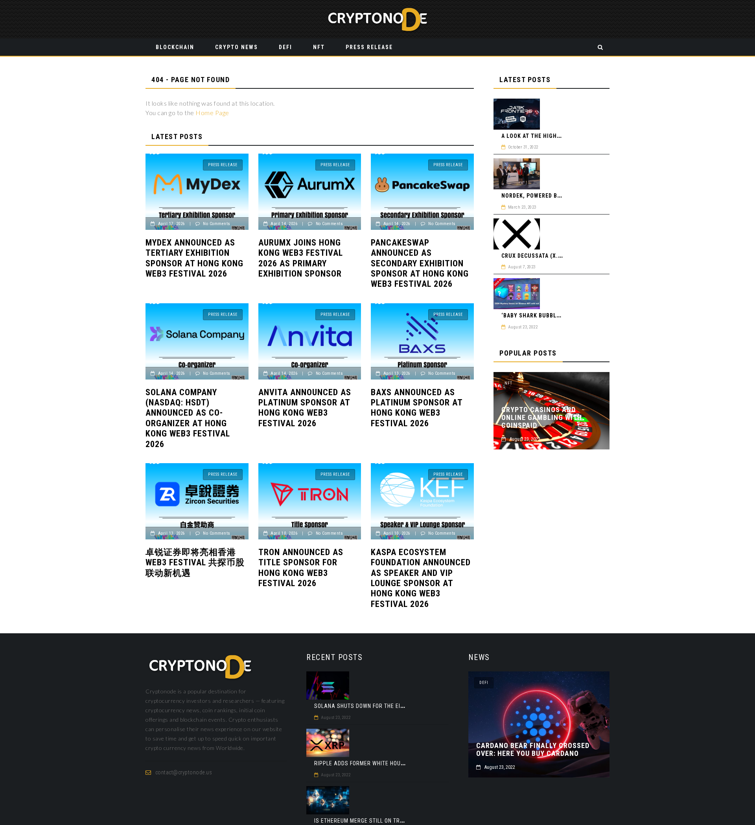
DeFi (285, 47)
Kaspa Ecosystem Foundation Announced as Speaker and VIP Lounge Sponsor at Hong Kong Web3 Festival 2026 (421, 578)
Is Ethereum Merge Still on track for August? (380, 821)
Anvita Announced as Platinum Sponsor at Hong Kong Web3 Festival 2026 (304, 407)
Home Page (212, 112)
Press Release (369, 47)
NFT (319, 47)
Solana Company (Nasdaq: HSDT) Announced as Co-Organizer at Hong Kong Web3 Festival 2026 (187, 418)
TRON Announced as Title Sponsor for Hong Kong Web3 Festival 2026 (300, 567)
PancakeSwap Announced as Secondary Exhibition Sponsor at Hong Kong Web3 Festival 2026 (420, 263)
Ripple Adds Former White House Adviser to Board (386, 763)
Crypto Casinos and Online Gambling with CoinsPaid (541, 417)
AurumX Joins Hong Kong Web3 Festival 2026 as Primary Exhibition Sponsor (300, 258)
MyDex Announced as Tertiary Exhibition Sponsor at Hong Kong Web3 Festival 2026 (194, 258)
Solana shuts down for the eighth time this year (385, 706)
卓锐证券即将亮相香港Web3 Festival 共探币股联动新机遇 (195, 562)
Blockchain (175, 47)
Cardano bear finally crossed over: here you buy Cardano (532, 749)
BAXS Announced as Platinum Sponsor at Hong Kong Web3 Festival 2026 (416, 407)
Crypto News (236, 47)
